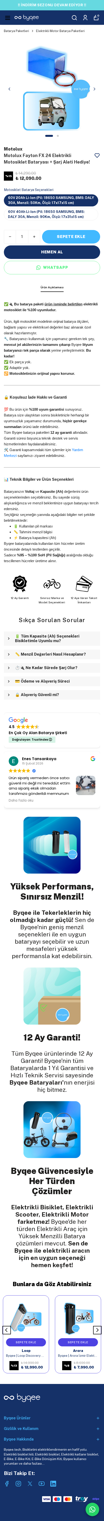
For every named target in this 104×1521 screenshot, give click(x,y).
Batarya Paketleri (16, 31)
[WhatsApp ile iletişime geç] (92, 1509)
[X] (30, 1484)
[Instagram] (18, 1484)
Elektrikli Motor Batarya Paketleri (60, 31)
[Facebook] (7, 1484)
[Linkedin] (53, 1484)
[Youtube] (42, 1484)
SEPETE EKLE (71, 236)
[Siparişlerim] (85, 18)
